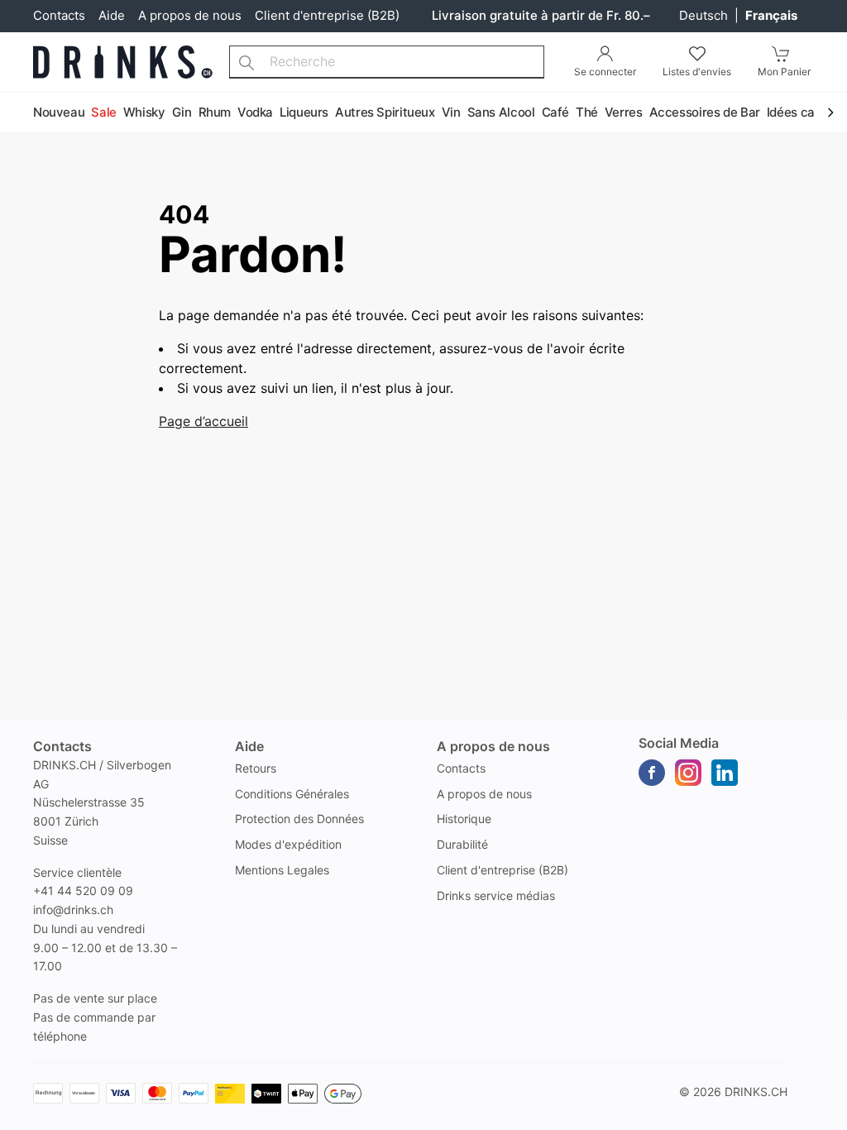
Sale (104, 112)
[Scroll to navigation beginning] (16, 113)
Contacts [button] (62, 746)
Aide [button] (249, 746)
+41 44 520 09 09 (83, 890)
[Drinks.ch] (123, 62)
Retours (255, 768)
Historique (464, 819)
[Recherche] (246, 62)
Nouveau (58, 112)
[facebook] (652, 772)
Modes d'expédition (288, 844)
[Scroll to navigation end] (830, 113)
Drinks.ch (756, 1092)
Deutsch (705, 15)
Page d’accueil (203, 421)
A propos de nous (190, 15)
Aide (111, 15)
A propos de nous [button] (493, 746)
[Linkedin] (724, 772)
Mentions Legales (282, 870)
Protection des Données (299, 819)
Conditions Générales (292, 794)
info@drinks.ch (73, 910)
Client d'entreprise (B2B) (327, 15)
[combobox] (386, 62)
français (771, 15)
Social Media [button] (679, 743)
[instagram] (688, 772)
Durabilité (462, 844)
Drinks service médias (496, 895)
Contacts (59, 15)
